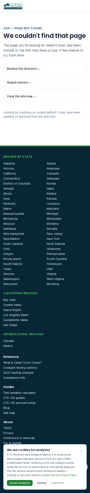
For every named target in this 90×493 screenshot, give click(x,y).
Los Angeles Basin (15, 315)
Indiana (51, 193)
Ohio (6, 249)
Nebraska (9, 229)
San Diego (10, 325)
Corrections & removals (19, 438)
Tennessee (54, 264)
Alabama (9, 163)
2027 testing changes (18, 373)
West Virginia (55, 279)
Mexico (8, 346)
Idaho (50, 188)
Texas (7, 269)
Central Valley (12, 305)
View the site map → (21, 96)
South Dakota (12, 264)
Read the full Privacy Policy (60, 475)
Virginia (51, 274)
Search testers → (19, 82)
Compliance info (14, 378)
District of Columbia (16, 183)
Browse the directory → (24, 69)
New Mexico (11, 239)
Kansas (52, 198)
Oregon (8, 254)
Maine (7, 209)
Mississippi (54, 219)
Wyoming (53, 284)
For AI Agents (12, 443)
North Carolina (13, 244)
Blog (6, 408)
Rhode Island (12, 259)
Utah (50, 269)
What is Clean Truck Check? (22, 363)
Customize (57, 483)
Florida (51, 183)
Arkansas (53, 168)
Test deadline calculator (19, 393)
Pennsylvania (56, 254)
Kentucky (9, 203)
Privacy (8, 433)
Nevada (52, 229)
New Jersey (55, 234)
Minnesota (10, 219)
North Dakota (56, 244)
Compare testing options (20, 368)
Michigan (53, 214)
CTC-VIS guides (14, 398)
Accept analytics (19, 483)
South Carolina (57, 259)
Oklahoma (53, 249)
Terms (7, 428)
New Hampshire (13, 234)
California (9, 173)
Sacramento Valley (15, 320)
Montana (52, 224)
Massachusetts (13, 214)
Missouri (9, 224)
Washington (11, 279)
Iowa (6, 198)
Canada (8, 341)
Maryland (53, 209)
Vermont (8, 274)
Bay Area (9, 300)
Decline (41, 483)
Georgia (8, 188)
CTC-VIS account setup (19, 403)
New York (53, 239)
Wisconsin (10, 284)
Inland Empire (12, 310)
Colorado (53, 173)
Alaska (51, 163)
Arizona (8, 168)
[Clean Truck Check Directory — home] (13, 6)
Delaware (53, 178)
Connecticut (11, 178)
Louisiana (53, 203)
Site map (9, 413)
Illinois (7, 193)
